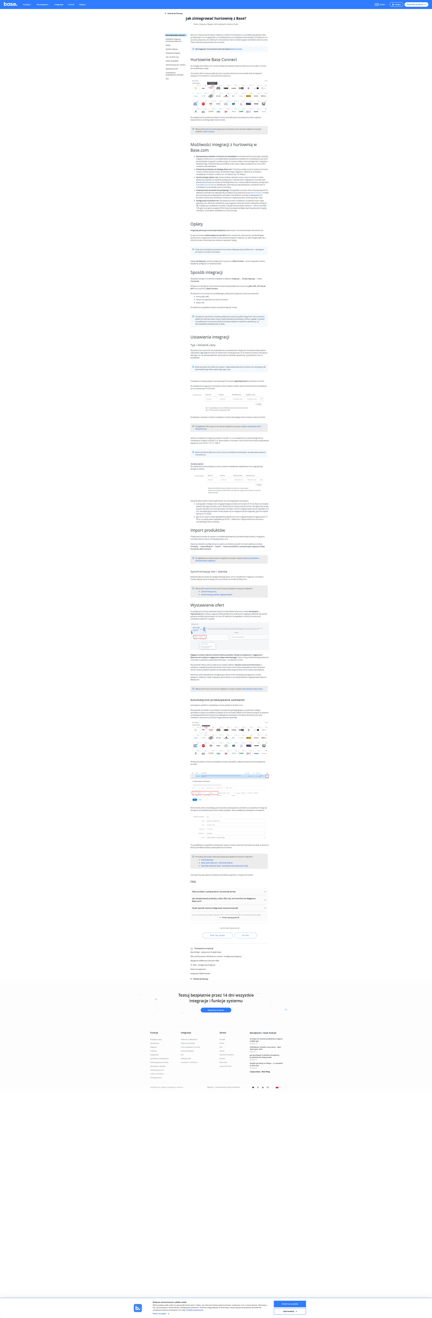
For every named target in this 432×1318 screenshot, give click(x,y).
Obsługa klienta (156, 1078)
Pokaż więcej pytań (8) (230, 917)
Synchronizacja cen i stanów (175, 65)
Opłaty (168, 45)
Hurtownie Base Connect (175, 35)
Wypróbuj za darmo (415, 4)
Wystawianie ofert (172, 69)
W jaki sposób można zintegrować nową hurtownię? (215, 908)
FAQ (167, 79)
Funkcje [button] (26, 4)
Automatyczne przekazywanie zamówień (174, 74)
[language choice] (278, 1087)
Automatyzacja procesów (159, 1062)
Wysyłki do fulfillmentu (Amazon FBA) (204, 960)
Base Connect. (236, 49)
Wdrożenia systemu (226, 1055)
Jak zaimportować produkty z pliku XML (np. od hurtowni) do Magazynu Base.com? (224, 899)
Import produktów (172, 61)
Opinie (221, 1051)
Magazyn (210, 24)
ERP (182, 1055)
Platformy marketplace (189, 1039)
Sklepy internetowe (188, 1043)
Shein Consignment (198, 969)
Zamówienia (154, 1043)
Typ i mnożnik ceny (172, 57)
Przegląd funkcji (156, 1039)
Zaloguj (398, 4)
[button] (381, 4)
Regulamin (210, 1087)
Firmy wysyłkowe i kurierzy (190, 1047)
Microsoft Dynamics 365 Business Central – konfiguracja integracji (215, 956)
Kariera (222, 1058)
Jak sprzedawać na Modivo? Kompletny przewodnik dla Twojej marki (264, 1056)
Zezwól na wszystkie (290, 1304)
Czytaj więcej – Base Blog (260, 1071)
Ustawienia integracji (173, 53)
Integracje (58, 4)
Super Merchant (225, 1066)
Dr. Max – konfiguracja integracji (202, 965)
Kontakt (222, 1039)
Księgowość (154, 1055)
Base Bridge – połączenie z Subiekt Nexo (205, 952)
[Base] (10, 4)
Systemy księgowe (187, 1051)
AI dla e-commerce (157, 1074)
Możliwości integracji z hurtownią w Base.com (174, 40)
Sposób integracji (172, 49)
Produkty (153, 1051)
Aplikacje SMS (186, 1058)
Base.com (157, 1087)
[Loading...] (253, 1087)
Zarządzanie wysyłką (157, 1066)
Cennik (71, 4)
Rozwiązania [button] (42, 4)
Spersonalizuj (288, 1311)
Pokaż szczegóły (159, 1314)
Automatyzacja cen (157, 1070)
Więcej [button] (82, 4)
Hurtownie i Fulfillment (189, 1062)
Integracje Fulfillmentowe (200, 973)
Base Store (223, 1062)
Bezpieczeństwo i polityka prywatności (227, 1087)
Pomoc (196, 24)
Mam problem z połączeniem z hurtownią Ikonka (214, 891)
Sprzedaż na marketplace (159, 1058)
